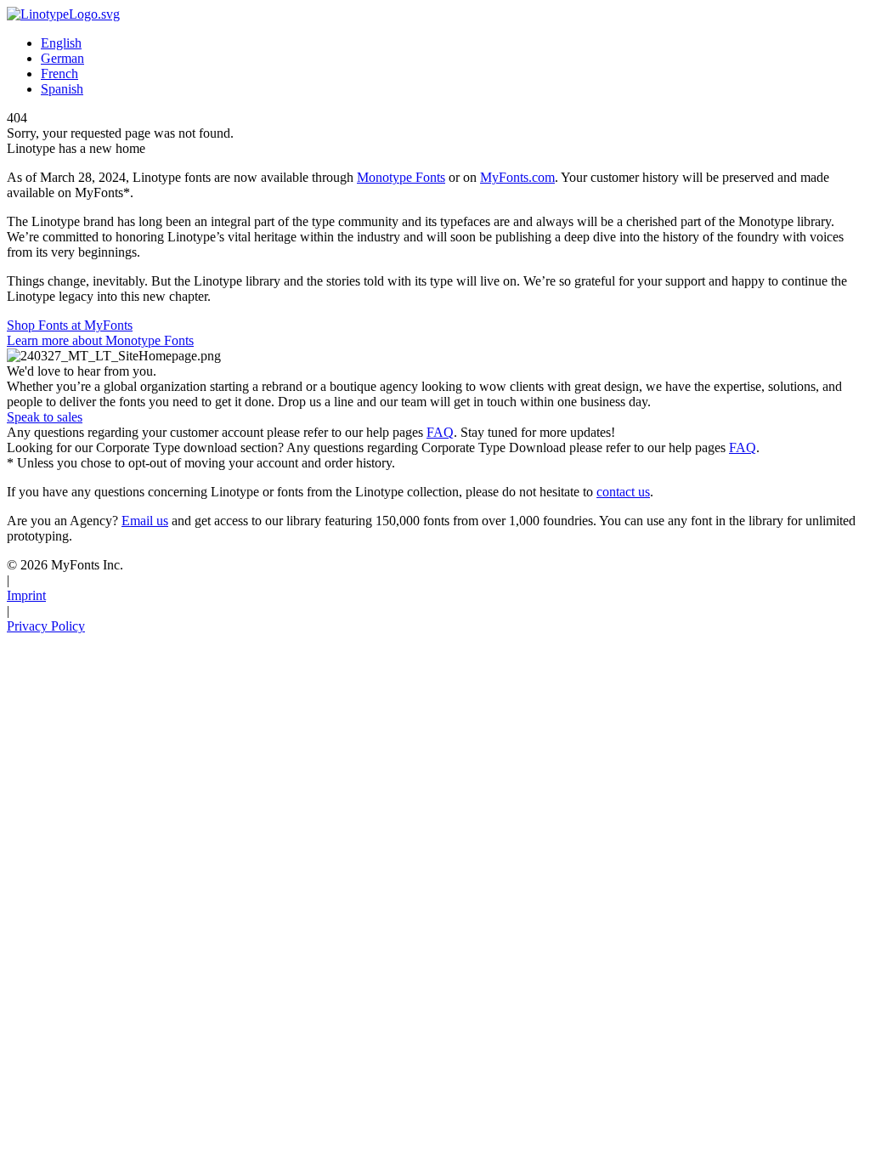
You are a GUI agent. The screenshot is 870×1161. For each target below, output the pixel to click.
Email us (144, 520)
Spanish (62, 89)
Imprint (26, 595)
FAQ (440, 432)
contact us (623, 491)
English (61, 43)
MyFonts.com (517, 177)
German (62, 58)
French (59, 73)
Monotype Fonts (401, 177)
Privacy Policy (46, 626)
